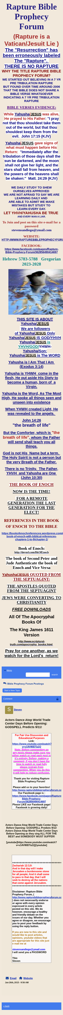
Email (13, 978)
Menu (9, 670)
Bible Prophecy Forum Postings (25, 683)
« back (6, 1006)
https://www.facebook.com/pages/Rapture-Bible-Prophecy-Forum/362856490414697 (37, 798)
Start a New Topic (12, 690)
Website (28, 978)
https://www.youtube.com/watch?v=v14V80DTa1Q (32, 745)
